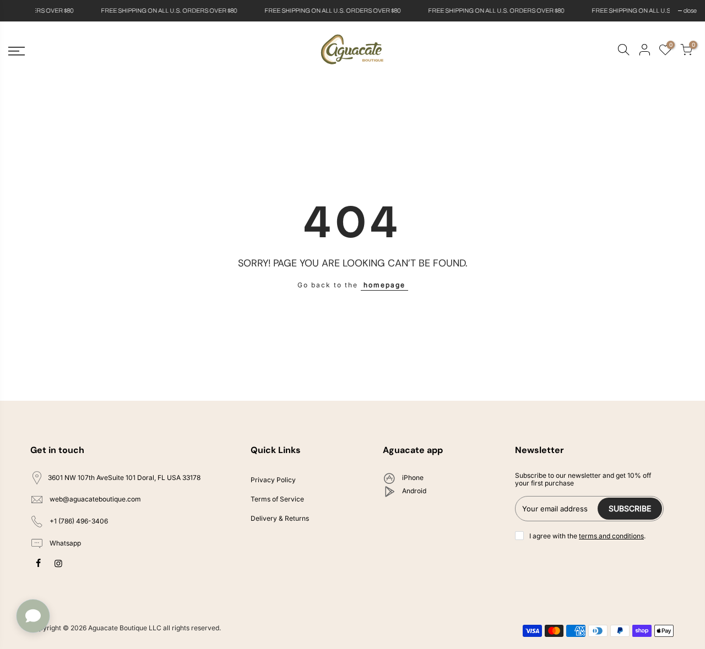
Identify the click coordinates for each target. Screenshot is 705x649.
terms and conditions (611, 536)
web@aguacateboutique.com (95, 499)
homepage (384, 285)
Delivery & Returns (280, 518)
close (20, 10)
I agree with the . (587, 536)
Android (413, 491)
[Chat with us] (33, 615)
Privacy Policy (273, 480)
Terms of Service (277, 499)
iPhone (412, 477)
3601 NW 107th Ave (124, 477)
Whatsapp (64, 543)
